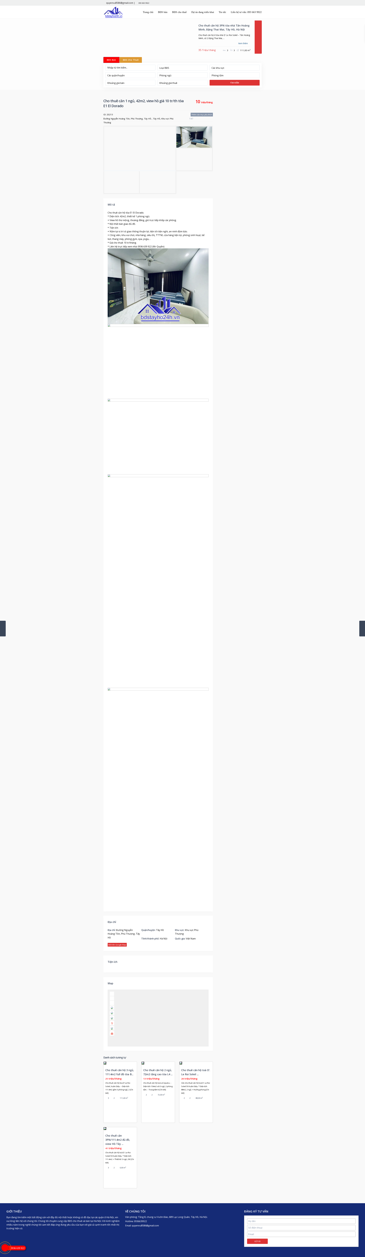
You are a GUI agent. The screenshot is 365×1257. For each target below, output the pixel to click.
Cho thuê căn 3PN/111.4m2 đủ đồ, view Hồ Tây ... (117, 1140)
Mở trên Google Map (117, 944)
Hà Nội (163, 938)
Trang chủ (148, 12)
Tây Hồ (156, 118)
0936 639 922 (18, 1248)
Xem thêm (243, 43)
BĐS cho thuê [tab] (131, 60)
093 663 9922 (143, 3)
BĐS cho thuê (179, 12)
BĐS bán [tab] (111, 60)
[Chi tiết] (162, 1089)
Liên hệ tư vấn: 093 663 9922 (246, 12)
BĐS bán (162, 12)
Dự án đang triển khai (202, 12)
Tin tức (222, 12)
